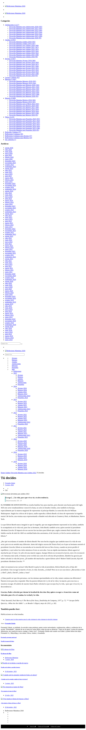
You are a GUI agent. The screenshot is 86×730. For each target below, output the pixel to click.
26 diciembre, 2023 (11, 671)
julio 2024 (8, 193)
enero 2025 (8, 182)
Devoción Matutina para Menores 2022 (24, 89)
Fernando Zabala (10, 483)
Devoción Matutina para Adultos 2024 (24, 53)
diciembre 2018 (10, 319)
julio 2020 (8, 283)
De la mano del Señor (7, 641)
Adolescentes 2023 (24, 409)
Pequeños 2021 (23, 437)
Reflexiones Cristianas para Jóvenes (18, 136)
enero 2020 (8, 294)
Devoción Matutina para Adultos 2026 (23, 57)
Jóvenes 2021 (22, 428)
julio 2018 (8, 328)
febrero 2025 (9, 180)
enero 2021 (8, 272)
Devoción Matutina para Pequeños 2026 (24, 130)
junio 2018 (8, 330)
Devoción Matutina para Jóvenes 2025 (24, 74)
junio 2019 (8, 308)
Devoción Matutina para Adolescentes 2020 (25, 27)
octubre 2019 (9, 300)
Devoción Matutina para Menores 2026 (23, 96)
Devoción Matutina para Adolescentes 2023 (25, 32)
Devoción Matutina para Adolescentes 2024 (25, 34)
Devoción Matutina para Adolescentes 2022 (25, 30)
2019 (15, 452)
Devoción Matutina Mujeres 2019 (22, 102)
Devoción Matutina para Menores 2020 (24, 85)
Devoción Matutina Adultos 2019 (22, 44)
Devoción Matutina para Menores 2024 (24, 92)
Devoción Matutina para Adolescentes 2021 (25, 28)
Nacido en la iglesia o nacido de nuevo (10, 667)
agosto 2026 (9, 148)
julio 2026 (8, 150)
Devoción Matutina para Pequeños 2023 (24, 124)
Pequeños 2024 (23, 398)
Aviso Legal (33, 726)
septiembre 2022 (10, 234)
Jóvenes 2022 (22, 414)
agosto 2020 (9, 281)
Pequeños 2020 (23, 450)
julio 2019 (8, 306)
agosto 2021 (9, 259)
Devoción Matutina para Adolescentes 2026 (25, 38)
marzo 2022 (9, 246)
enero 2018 (8, 340)
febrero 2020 (9, 293)
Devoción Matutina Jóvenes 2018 (22, 60)
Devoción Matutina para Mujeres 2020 (24, 106)
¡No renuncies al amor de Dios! (8, 691)
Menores (10, 79)
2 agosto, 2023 (9, 683)
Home (3, 473)
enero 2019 (8, 317)
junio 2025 (8, 172)
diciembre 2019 (10, 296)
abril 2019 (8, 311)
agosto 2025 (9, 168)
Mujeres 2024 (22, 390)
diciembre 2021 (10, 251)
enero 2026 (8, 159)
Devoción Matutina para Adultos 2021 (24, 47)
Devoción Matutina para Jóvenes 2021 (24, 66)
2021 (15, 426)
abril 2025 (8, 176)
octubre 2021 (9, 255)
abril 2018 (8, 334)
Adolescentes (12, 25)
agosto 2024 (9, 191)
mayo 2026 (8, 153)
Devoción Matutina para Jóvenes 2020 (24, 64)
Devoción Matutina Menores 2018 (22, 81)
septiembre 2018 (10, 325)
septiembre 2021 (10, 257)
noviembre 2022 (10, 230)
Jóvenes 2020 (22, 441)
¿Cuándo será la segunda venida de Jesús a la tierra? (14, 679)
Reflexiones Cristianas (14, 134)
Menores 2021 (22, 433)
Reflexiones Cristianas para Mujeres (18, 138)
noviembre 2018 (10, 321)
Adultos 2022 (22, 418)
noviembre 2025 (10, 163)
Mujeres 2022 (22, 416)
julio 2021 (8, 261)
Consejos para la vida (11, 619)
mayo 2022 (8, 242)
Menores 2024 (22, 394)
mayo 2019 (8, 310)
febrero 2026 (9, 157)
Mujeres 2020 (22, 443)
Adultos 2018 (22, 467)
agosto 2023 (9, 214)
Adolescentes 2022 (24, 422)
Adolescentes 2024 (24, 396)
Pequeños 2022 (23, 424)
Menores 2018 (22, 469)
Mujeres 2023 (22, 403)
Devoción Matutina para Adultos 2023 (24, 51)
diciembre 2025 (10, 161)
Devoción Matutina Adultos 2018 (22, 42)
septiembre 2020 (10, 279)
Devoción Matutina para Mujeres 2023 (24, 109)
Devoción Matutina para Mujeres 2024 (24, 111)
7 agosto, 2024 (9, 659)
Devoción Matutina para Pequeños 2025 (24, 128)
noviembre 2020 (10, 276)
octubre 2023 (9, 210)
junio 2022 (8, 240)
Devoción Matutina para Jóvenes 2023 (24, 70)
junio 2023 (8, 217)
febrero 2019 (9, 315)
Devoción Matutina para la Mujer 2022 (24, 104)
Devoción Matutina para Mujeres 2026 (23, 115)
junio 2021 (8, 262)
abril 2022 (8, 244)
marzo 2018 (9, 336)
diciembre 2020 (10, 274)
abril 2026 (8, 155)
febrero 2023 (9, 225)
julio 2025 (8, 170)
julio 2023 (8, 215)
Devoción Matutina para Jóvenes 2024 (24, 72)
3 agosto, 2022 (9, 485)
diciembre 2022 (10, 229)
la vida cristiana (40, 619)
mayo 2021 (8, 264)
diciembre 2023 (10, 206)
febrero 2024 (9, 202)
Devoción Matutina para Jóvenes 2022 (24, 68)
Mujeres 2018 (22, 465)
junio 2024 (8, 195)
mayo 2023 (8, 219)
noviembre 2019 (10, 298)
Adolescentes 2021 (24, 435)
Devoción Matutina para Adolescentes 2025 (25, 36)
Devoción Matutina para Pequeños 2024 (24, 126)
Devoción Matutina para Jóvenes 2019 (24, 62)
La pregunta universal (8, 637)
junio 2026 (8, 151)
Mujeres (10, 98)
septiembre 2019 (10, 302)
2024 (15, 386)
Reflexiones (17, 371)
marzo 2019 (9, 313)
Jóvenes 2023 (22, 401)
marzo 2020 (9, 291)
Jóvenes (10, 59)
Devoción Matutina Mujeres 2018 (22, 100)
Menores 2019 (22, 460)
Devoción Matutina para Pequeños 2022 (24, 123)
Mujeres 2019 (22, 456)
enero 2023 (8, 227)
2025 (15, 373)
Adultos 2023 (22, 405)
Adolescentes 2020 (24, 448)
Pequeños (15, 367)
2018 (15, 462)
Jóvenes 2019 (22, 454)
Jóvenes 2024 (22, 388)
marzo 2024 (9, 200)
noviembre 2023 (10, 208)
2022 (15, 413)
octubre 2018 (9, 323)
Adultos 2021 (22, 431)
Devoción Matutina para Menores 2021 (24, 87)
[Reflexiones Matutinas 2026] (15, 6)
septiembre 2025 (10, 166)
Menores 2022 (22, 420)
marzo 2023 (9, 223)
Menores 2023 (22, 407)
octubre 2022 (9, 232)
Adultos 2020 (22, 445)
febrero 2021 (9, 270)
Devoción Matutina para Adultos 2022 (24, 49)
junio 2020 (8, 285)
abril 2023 (8, 221)
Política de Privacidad (43, 726)
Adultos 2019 (22, 458)
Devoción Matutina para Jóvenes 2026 (23, 76)
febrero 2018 (9, 338)
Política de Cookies (55, 726)
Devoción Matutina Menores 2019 (22, 83)
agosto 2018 (9, 326)
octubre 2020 (9, 278)
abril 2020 (8, 289)
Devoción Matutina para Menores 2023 (24, 91)
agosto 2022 (9, 236)
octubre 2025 (9, 165)
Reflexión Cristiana (13, 132)
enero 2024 (8, 204)
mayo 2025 (8, 174)
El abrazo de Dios (6, 653)
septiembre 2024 (10, 189)
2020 (15, 439)
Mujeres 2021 (22, 430)
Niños (9, 117)
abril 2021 (8, 266)
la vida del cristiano (51, 619)
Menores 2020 (22, 446)
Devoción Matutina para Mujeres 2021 (24, 108)
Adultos (10, 40)
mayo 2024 (8, 197)
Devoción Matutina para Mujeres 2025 (24, 113)
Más (13, 369)
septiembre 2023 (10, 212)
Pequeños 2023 (23, 411)
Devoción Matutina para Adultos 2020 (24, 45)
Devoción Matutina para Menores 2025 (24, 94)
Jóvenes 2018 (22, 463)
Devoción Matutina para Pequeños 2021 (24, 121)
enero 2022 (8, 249)
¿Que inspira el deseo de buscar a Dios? (11, 703)
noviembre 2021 (10, 253)
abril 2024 (8, 198)
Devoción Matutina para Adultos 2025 (24, 55)
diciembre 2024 (10, 183)
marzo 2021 (9, 268)
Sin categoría (10, 140)
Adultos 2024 (22, 392)
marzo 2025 (9, 178)
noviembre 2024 (10, 185)
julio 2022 (8, 238)
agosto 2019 (9, 304)
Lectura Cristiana (12, 77)
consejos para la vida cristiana (27, 619)
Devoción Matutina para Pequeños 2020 (24, 119)
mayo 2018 (8, 332)
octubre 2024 (9, 187)
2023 (15, 399)
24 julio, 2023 (9, 695)
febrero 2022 (9, 247)
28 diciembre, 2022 (11, 707)
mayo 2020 (8, 287)
